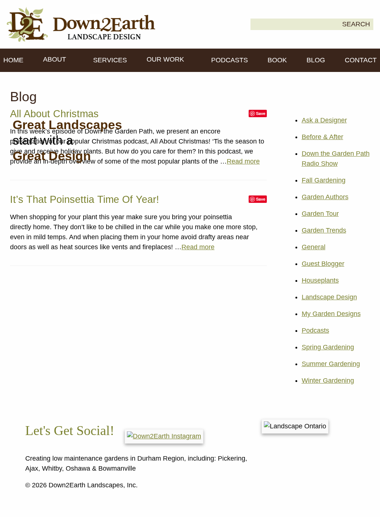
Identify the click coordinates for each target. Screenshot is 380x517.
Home (13, 60)
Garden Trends (324, 230)
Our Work (166, 59)
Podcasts (229, 60)
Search (356, 24)
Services (110, 60)
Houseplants (320, 280)
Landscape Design (329, 297)
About (55, 59)
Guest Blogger (323, 263)
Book (277, 60)
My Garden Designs (331, 313)
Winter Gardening (328, 380)
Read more (243, 161)
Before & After (322, 137)
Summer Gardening (331, 364)
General (313, 247)
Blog (316, 60)
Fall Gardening (323, 180)
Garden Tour (320, 213)
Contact (361, 60)
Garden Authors (325, 197)
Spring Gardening (328, 347)
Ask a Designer (324, 120)
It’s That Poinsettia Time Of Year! (84, 199)
